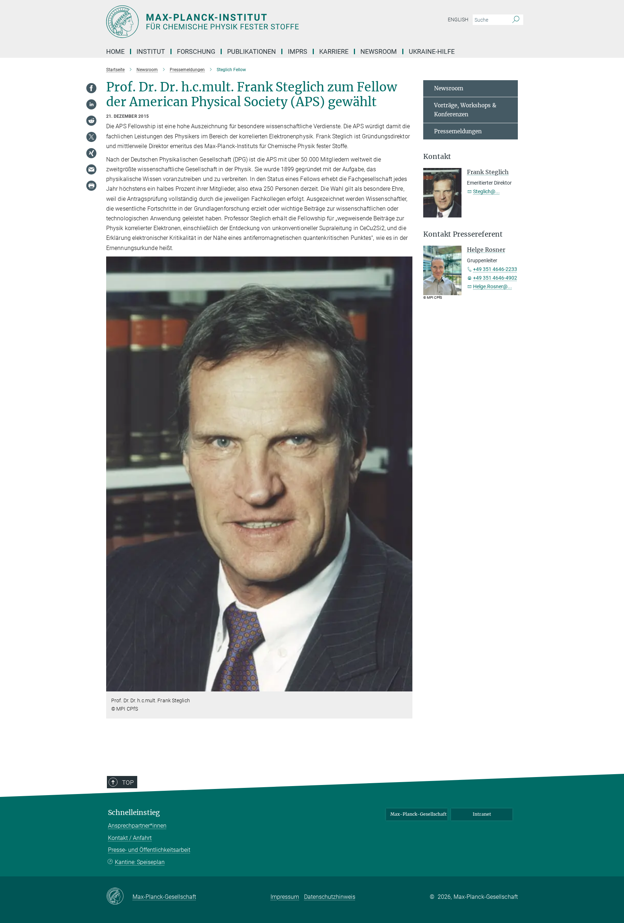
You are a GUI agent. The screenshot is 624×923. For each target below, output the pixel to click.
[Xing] (91, 153)
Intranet (482, 814)
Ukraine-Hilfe (432, 51)
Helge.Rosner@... (492, 286)
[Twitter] (91, 136)
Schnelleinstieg (134, 812)
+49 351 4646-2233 (495, 269)
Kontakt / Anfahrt (130, 837)
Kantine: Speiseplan (140, 862)
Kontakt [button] (437, 156)
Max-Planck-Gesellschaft (418, 814)
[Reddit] (91, 120)
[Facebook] (91, 88)
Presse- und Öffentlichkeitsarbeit (149, 849)
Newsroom (448, 88)
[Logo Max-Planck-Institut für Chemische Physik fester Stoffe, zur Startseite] (241, 21)
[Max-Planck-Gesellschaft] (119, 896)
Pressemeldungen (458, 131)
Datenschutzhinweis (329, 896)
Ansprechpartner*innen (137, 825)
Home (115, 51)
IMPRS (297, 51)
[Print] (91, 185)
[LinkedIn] (91, 104)
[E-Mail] (91, 169)
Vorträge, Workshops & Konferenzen (465, 110)
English (458, 19)
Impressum (284, 896)
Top (128, 782)
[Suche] (515, 20)
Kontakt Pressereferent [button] (463, 234)
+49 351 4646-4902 (495, 278)
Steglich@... (486, 191)
